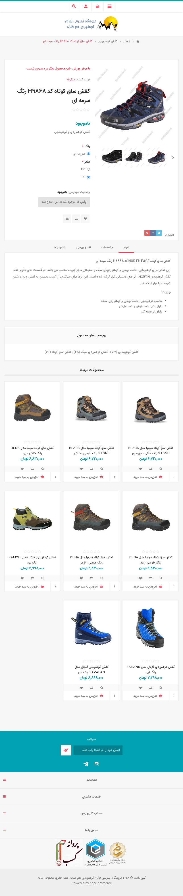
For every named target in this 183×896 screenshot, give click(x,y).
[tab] (126, 248)
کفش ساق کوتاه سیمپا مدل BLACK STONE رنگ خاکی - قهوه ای (150, 450)
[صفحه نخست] (138, 41)
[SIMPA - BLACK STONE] (150, 409)
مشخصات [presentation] (107, 247)
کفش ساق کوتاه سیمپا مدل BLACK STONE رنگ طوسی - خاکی (91, 450)
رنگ (87, 146)
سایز (87, 162)
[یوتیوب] (86, 763)
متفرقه (71, 79)
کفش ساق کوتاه (61, 352)
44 (83, 177)
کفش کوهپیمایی (128, 352)
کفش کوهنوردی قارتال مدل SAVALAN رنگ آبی (91, 669)
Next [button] (96, 157)
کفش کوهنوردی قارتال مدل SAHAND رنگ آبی (151, 669)
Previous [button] (172, 157)
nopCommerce (101, 883)
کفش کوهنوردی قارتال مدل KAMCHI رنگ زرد (32, 560)
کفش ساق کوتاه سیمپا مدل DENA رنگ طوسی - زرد (150, 560)
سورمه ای (79, 154)
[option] (157, 157)
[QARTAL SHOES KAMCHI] (32, 518)
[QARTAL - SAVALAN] (91, 628)
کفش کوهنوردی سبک (94, 352)
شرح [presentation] (126, 247)
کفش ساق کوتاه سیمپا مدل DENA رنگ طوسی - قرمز (91, 560)
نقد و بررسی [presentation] (83, 247)
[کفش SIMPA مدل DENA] (32, 409)
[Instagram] (96, 763)
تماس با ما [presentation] (60, 247)
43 (83, 169)
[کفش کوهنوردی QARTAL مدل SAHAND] (150, 628)
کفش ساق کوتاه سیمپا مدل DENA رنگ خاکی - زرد (32, 450)
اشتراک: (169, 235)
